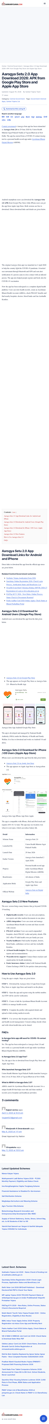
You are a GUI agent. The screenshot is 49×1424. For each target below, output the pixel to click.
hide (14, 512)
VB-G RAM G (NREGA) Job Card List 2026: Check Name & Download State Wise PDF (24, 1337)
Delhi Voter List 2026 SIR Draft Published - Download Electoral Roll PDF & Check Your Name (23, 1288)
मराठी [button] (7, 117)
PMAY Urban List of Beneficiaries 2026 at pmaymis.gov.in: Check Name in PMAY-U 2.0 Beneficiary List (24, 1392)
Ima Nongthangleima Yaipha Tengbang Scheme (21, 1186)
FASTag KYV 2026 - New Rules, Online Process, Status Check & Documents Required (24, 1306)
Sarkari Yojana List (13, 101)
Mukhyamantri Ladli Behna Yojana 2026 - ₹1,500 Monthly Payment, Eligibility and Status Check (21, 1179)
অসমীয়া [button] (9, 120)
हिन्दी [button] (3, 117)
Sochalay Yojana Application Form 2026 (21, 578)
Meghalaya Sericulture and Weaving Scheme (19, 1201)
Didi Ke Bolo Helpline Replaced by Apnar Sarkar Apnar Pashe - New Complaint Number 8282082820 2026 (23, 1355)
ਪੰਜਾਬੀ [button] (45, 117)
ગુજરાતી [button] (17, 117)
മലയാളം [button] (39, 117)
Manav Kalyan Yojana (10, 1173)
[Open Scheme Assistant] (43, 1418)
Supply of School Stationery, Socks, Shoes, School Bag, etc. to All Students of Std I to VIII (24, 1220)
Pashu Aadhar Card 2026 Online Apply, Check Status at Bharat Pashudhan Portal (24, 1329)
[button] (14, 109)
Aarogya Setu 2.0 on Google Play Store (20, 678)
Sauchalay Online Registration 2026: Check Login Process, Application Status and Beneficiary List (21, 1281)
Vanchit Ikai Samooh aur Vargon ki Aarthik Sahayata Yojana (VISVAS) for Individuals (22, 1227)
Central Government (15, 66)
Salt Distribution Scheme (12, 1196)
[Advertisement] (24, 33)
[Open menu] (44, 3)
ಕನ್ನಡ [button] (32, 117)
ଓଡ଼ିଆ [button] (3, 120)
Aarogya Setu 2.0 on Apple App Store (20, 763)
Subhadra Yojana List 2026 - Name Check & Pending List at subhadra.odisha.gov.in (24, 1273)
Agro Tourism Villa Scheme (13, 1206)
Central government (9, 126)
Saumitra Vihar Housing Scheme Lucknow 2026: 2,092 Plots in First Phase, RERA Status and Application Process (24, 1382)
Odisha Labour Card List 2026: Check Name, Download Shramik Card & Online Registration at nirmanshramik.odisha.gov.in (24, 1346)
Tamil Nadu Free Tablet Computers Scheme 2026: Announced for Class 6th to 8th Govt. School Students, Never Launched (24, 1372)
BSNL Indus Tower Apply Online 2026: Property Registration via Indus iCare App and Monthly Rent (22, 1322)
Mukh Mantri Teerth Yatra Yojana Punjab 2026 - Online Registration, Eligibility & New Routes (24, 1314)
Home (4, 66)
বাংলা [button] (11, 117)
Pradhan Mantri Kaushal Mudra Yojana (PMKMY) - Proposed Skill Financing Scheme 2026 (22, 1363)
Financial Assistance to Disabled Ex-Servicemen (21, 1191)
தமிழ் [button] (22, 117)
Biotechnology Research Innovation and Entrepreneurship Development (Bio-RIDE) (19, 1212)
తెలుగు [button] (28, 117)
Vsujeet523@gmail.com (12, 1118)
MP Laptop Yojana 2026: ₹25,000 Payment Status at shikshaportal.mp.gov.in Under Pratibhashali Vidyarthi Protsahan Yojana (23, 1297)
